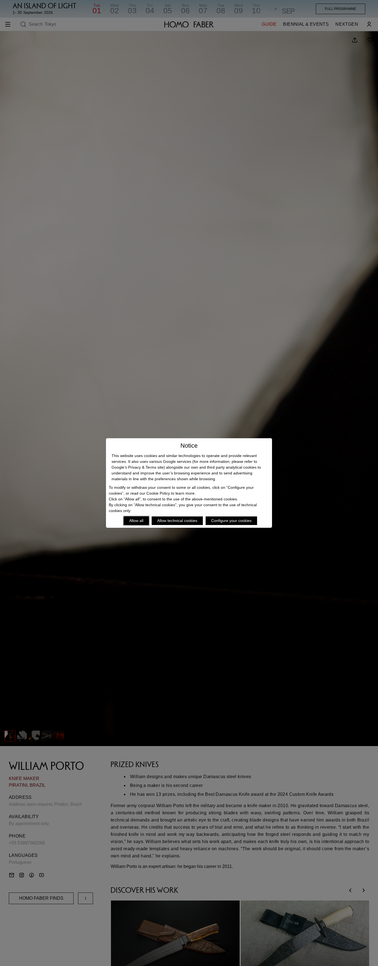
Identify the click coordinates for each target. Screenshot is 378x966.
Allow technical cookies (177, 520)
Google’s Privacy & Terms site (138, 467)
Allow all (136, 520)
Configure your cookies (231, 520)
